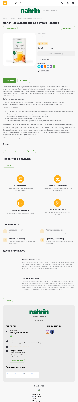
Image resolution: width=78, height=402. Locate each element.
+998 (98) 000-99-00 (19, 333)
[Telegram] (48, 66)
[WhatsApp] (54, 66)
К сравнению (45, 59)
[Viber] (51, 66)
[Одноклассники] (45, 66)
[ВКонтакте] (42, 66)
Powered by (36, 394)
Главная (5, 18)
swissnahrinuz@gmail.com (19, 347)
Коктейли (12, 18)
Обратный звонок (17, 360)
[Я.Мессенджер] (38, 66)
